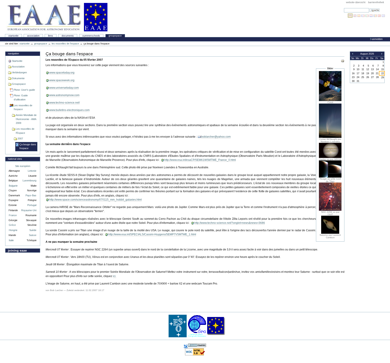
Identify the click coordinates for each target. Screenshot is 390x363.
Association (33, 35)
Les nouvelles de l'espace (65, 43)
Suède (32, 230)
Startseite (13, 35)
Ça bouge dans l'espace (27, 146)
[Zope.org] (186, 346)
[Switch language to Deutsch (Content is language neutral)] (350, 16)
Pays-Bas (31, 195)
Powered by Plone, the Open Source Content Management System (197, 345)
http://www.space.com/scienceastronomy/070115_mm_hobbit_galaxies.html (95, 199)
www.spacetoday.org (61, 72)
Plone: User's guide (24, 89)
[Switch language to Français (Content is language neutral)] (363, 15)
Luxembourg (29, 180)
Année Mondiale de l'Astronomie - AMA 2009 (26, 119)
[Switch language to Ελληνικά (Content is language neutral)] (383, 15)
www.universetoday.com (64, 87)
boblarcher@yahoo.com (216, 136)
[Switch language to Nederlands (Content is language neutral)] (371, 15)
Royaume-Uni (28, 210)
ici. (114, 276)
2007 (20, 138)
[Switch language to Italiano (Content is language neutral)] (367, 15)
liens (50, 35)
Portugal (31, 205)
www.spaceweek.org (61, 80)
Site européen (22, 166)
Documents (68, 35)
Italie (11, 240)
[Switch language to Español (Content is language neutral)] (359, 15)
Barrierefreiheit (376, 2)
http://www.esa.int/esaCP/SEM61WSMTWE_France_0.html (200, 160)
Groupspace (115, 35)
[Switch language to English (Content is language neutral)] (355, 15)
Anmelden (377, 39)
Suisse (32, 235)
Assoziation (18, 66)
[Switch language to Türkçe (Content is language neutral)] (380, 15)
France (13, 215)
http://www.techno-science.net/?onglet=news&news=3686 (229, 222)
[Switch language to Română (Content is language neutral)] (376, 15)
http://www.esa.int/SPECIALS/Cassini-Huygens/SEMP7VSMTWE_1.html (152, 234)
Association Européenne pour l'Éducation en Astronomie (56, 17)
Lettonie (32, 170)
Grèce (12, 225)
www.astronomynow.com (64, 95)
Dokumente (18, 78)
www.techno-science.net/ (64, 102)
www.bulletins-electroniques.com (69, 110)
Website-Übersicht (355, 2)
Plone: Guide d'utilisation (21, 97)
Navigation (13, 53)
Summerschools (91, 35)
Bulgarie (13, 185)
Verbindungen (19, 72)
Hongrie (13, 230)
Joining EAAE (17, 250)
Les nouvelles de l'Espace (25, 130)
